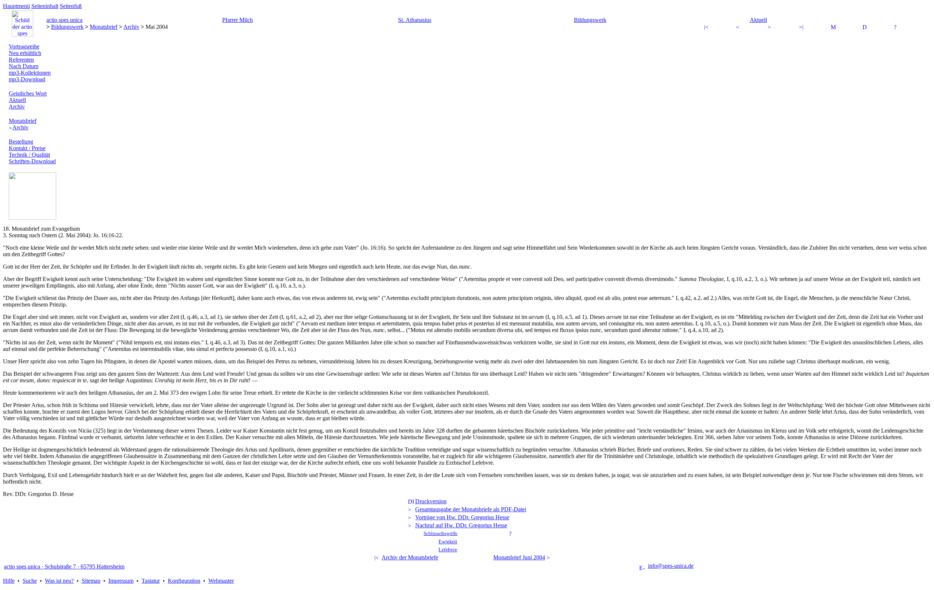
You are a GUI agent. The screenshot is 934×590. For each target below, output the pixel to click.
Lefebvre (448, 549)
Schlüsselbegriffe (441, 533)
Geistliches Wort (28, 93)
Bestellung (21, 141)
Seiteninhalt (44, 6)
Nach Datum (23, 66)
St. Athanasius (414, 20)
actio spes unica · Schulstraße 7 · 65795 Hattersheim (64, 566)
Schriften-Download (32, 161)
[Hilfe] (897, 28)
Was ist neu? (59, 581)
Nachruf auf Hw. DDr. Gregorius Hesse (461, 525)
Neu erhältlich (25, 53)
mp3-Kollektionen (30, 73)
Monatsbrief (103, 27)
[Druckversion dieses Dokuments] (865, 28)
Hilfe (9, 581)
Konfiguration (184, 581)
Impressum (121, 581)
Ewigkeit (448, 541)
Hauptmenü (16, 6)
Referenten (21, 59)
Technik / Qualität (29, 155)
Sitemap (91, 581)
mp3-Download (27, 79)
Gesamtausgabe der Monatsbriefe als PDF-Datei (470, 509)
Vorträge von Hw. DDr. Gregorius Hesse (462, 517)
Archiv (131, 27)
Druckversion (431, 501)
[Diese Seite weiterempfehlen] (834, 28)
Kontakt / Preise (27, 148)
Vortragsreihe (24, 46)
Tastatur (151, 581)
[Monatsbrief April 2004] (739, 28)
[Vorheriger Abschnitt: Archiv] (707, 28)
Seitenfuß (71, 6)
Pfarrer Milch (237, 20)
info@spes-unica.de (671, 566)
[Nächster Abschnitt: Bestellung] (802, 28)
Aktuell (758, 20)
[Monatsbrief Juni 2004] (770, 28)
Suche (30, 581)
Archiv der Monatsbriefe (410, 557)
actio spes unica (64, 20)
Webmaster (221, 581)
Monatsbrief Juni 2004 (519, 557)
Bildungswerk (590, 20)
